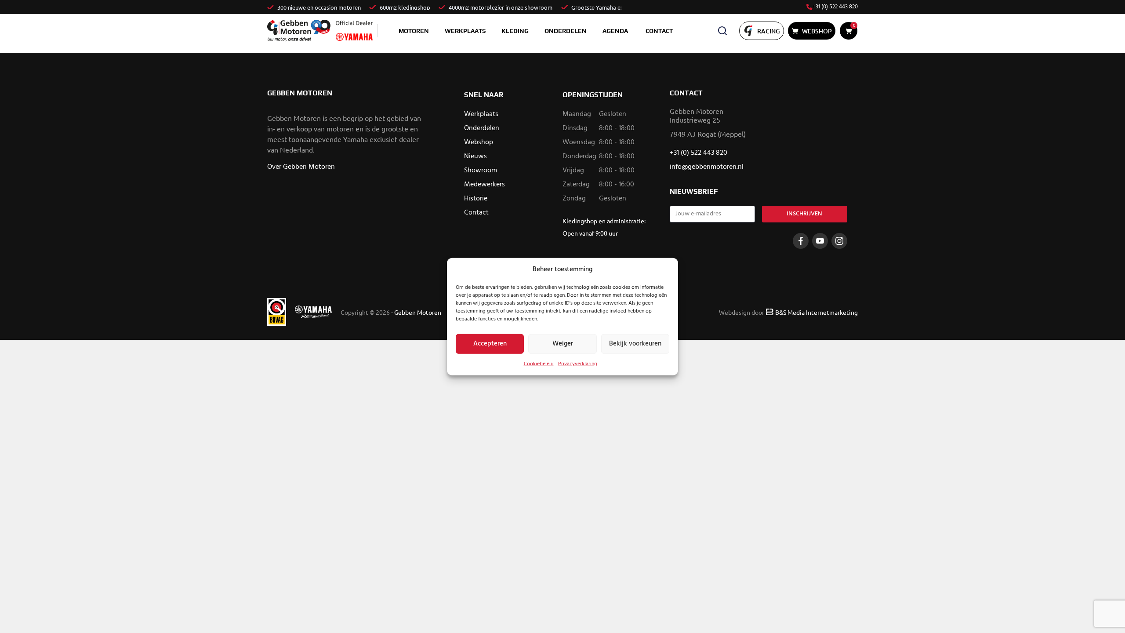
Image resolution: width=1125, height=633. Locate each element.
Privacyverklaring (577, 363)
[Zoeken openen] (722, 31)
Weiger (562, 343)
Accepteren (490, 343)
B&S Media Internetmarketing (816, 312)
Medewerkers (484, 184)
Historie (475, 198)
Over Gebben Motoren (301, 167)
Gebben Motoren (417, 312)
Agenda (615, 30)
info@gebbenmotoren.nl (707, 167)
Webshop (478, 142)
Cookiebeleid (539, 363)
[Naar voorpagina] (298, 30)
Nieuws (475, 156)
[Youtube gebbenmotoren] (820, 241)
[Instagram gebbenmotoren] (839, 241)
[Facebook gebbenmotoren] (801, 241)
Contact (659, 30)
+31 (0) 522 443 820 (835, 7)
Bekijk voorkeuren (635, 343)
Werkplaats (465, 30)
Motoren (414, 30)
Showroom (480, 170)
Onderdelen (565, 30)
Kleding (515, 30)
